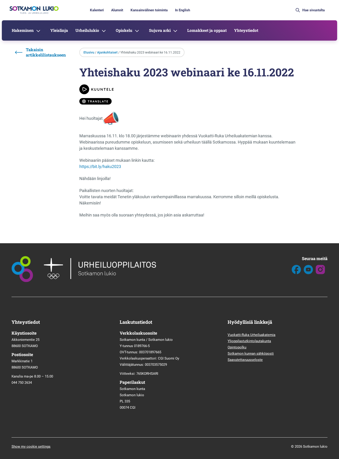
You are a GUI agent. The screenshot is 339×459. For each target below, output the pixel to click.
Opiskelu (124, 30)
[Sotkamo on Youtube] (308, 273)
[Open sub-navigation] (38, 30)
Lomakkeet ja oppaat (207, 30)
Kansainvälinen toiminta (149, 10)
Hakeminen (23, 30)
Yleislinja (59, 30)
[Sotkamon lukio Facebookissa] (296, 273)
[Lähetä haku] (297, 10)
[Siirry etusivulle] (33, 13)
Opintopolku (237, 347)
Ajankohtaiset (107, 52)
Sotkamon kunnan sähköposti (251, 353)
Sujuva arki (160, 30)
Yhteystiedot (246, 30)
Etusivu (88, 52)
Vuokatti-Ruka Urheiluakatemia (251, 335)
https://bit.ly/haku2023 (100, 166)
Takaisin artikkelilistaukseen (46, 52)
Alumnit (117, 10)
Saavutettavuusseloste (245, 360)
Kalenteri (97, 10)
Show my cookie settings (31, 446)
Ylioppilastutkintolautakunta (249, 341)
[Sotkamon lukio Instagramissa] (320, 273)
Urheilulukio (87, 30)
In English (182, 10)
